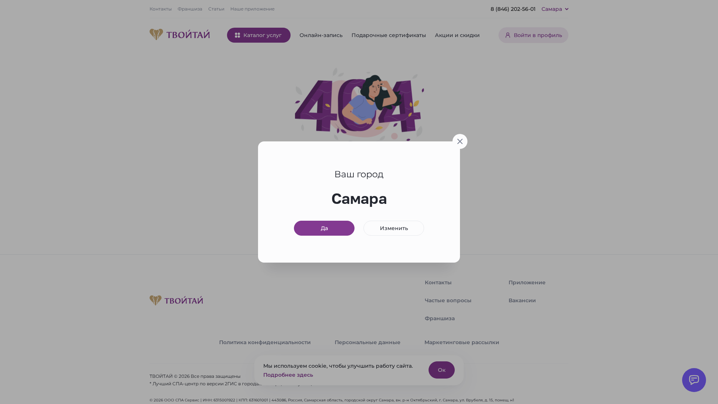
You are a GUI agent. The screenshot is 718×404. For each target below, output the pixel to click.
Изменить (394, 228)
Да (324, 228)
